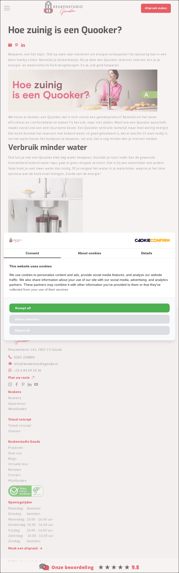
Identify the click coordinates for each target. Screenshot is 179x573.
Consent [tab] (32, 253)
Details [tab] (146, 253)
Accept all (23, 308)
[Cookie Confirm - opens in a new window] (152, 240)
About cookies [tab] (89, 253)
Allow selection (27, 319)
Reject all (22, 330)
